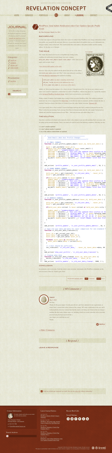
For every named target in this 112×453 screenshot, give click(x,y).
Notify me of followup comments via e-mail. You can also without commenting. (67, 391)
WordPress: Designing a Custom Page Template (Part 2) (50, 428)
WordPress (96, 447)
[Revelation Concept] (56, 8)
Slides (13, 81)
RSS (87, 419)
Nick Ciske (65, 101)
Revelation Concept (93, 447)
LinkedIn (79, 419)
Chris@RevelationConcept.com (17, 426)
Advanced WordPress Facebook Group (53, 94)
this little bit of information (49, 75)
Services (28, 15)
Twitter (72, 419)
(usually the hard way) (15, 38)
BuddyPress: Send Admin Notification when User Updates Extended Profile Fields (51, 439)
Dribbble (68, 419)
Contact (93, 15)
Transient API (93, 103)
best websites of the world (109, 8)
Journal (79, 15)
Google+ (83, 419)
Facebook (76, 419)
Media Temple (102, 447)
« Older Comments (47, 330)
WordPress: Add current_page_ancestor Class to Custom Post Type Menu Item (50, 422)
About (66, 15)
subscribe (77, 391)
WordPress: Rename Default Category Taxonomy (50, 416)
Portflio (43, 15)
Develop (14, 65)
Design (13, 63)
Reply (102, 324)
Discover (14, 68)
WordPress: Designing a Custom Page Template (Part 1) (50, 433)
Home (16, 15)
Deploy (13, 60)
